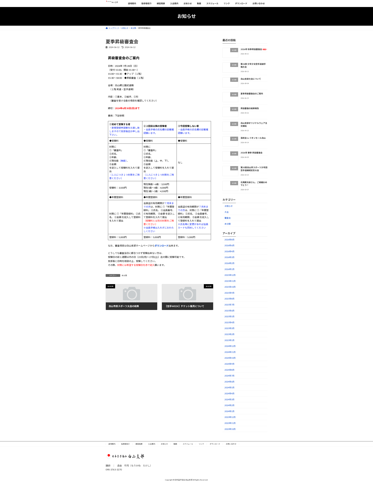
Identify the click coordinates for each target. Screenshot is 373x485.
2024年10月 (230, 358)
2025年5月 (229, 316)
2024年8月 (229, 369)
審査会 (228, 218)
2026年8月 (229, 239)
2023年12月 (230, 417)
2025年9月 (229, 292)
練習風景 (139, 444)
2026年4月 (229, 251)
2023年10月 (230, 429)
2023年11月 (230, 423)
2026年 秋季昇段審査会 (254, 49)
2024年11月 (230, 352)
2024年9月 (229, 364)
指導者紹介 (125, 444)
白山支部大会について (251, 78)
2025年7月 (229, 304)
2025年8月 (229, 298)
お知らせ (229, 206)
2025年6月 (229, 310)
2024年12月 (230, 346)
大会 (227, 212)
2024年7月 (229, 375)
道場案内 (111, 444)
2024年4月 (229, 393)
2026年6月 (229, 245)
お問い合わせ (231, 444)
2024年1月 (229, 411)
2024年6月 (229, 381)
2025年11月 (230, 281)
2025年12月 (230, 275)
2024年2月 (229, 405)
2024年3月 (229, 399)
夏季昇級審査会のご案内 (252, 93)
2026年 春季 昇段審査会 (251, 152)
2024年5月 (229, 387)
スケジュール (188, 444)
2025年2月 (229, 334)
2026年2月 (229, 263)
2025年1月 (229, 340)
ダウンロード (162, 245)
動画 (175, 444)
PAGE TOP (362, 467)
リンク (201, 444)
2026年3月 (229, 257)
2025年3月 (229, 328)
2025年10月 (230, 287)
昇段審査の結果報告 (250, 108)
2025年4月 (229, 322)
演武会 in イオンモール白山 (253, 138)
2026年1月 (229, 269)
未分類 (124, 275)
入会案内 (151, 444)
